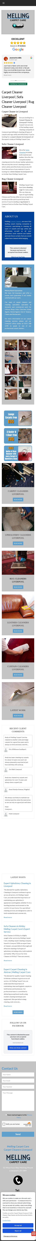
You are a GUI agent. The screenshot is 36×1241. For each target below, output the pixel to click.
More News (18, 1012)
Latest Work (18, 710)
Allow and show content (18, 1048)
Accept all (18, 1225)
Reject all (18, 1231)
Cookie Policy (7, 1220)
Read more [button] (7, 75)
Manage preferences (10, 1236)
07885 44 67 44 (18, 26)
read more (18, 499)
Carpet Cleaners (16, 221)
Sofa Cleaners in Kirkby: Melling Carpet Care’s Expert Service (17, 929)
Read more (8, 917)
